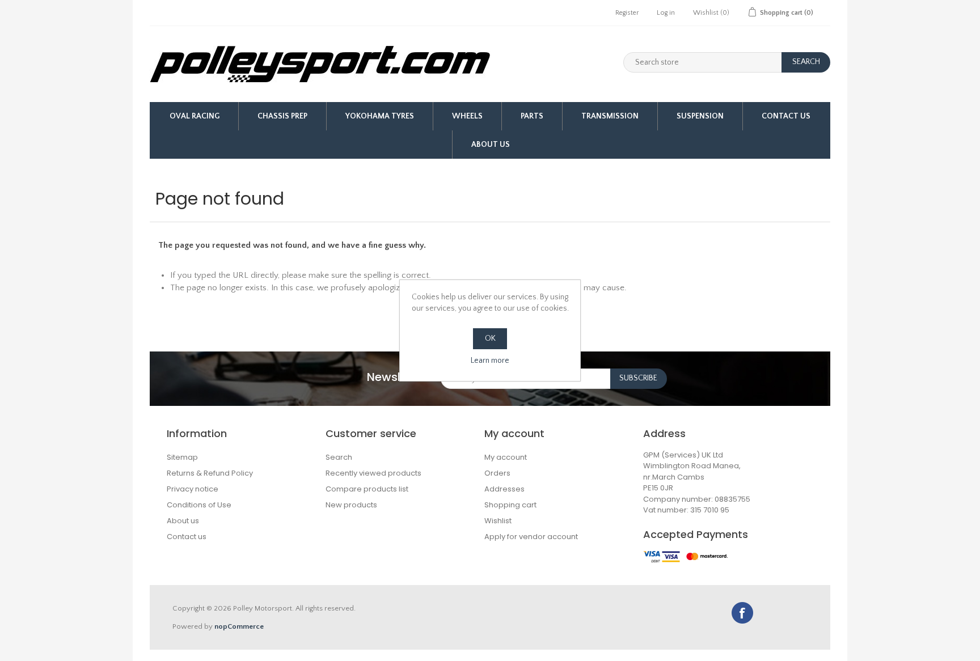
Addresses (504, 489)
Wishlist (498, 520)
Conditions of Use (199, 504)
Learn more (490, 360)
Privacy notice (192, 489)
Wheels (467, 116)
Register (627, 12)
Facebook (742, 613)
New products (351, 504)
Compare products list (367, 489)
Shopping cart (510, 504)
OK (490, 338)
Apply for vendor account (531, 536)
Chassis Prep (282, 116)
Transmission (610, 116)
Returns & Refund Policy (210, 473)
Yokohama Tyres (379, 116)
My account (505, 457)
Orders (497, 473)
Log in (666, 12)
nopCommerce (239, 626)
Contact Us (786, 116)
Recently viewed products (373, 473)
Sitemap (182, 457)
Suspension (700, 116)
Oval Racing (194, 116)
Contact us (186, 536)
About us (490, 144)
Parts (532, 116)
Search (339, 457)
